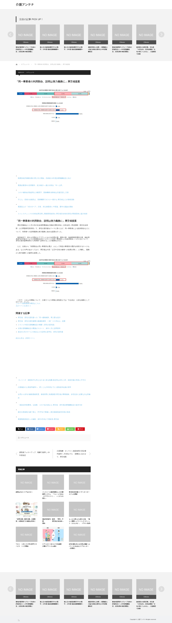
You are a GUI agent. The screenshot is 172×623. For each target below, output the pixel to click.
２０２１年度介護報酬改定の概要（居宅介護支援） (37, 325)
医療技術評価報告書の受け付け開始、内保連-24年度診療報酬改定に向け (44, 178)
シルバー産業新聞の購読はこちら (28, 303)
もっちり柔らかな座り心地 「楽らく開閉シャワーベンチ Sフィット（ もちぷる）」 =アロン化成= (80, 521)
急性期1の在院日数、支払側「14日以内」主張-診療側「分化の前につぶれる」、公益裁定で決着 (146, 605)
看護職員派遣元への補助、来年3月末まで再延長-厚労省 (38, 419)
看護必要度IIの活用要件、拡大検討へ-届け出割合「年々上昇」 (41, 185)
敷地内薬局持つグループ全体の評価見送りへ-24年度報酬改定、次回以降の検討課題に (25, 49)
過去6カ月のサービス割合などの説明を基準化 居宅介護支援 (40, 332)
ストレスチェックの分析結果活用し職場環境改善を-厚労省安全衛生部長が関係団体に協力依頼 (52, 214)
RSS (18, 620)
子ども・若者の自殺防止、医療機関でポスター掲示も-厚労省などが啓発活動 (46, 199)
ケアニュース (30, 72)
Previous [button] (10, 34)
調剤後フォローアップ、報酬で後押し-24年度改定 (34, 453)
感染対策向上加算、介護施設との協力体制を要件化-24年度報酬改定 (98, 49)
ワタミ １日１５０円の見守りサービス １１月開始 (26, 545)
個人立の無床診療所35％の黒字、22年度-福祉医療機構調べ (49, 603)
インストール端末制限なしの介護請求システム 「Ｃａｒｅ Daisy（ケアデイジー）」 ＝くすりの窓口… (52, 495)
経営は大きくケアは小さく (24, 492)
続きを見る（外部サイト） (25, 338)
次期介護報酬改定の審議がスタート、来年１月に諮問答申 (39, 328)
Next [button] (161, 34)
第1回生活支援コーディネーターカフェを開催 (79, 493)
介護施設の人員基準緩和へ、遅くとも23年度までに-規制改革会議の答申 (44, 387)
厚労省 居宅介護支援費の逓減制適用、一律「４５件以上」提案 (41, 321)
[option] (28, 39)
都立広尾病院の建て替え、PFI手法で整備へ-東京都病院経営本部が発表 (44, 412)
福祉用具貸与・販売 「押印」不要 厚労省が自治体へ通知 (52, 521)
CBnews (25, 42)
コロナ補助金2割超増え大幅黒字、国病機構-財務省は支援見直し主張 (43, 192)
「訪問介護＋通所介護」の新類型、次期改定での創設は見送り (25, 520)
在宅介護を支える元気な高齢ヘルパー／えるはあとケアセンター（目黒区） (79, 546)
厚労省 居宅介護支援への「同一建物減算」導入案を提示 (39, 317)
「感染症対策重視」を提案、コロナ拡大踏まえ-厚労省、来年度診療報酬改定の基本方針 (50, 405)
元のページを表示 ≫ (23, 306)
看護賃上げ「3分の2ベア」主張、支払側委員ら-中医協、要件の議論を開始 (45, 207)
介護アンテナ (25, 4)
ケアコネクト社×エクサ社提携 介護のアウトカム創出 (52, 545)
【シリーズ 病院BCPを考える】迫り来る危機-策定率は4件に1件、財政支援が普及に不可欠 (52, 380)
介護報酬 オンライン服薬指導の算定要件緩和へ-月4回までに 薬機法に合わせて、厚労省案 (71, 454)
